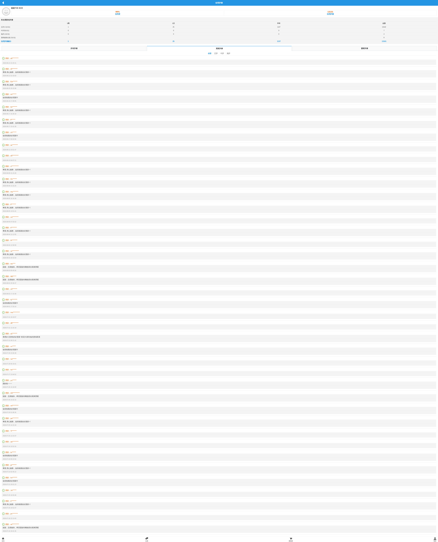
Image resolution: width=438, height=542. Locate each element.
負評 (228, 53)
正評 (216, 53)
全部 (209, 53)
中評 (222, 53)
